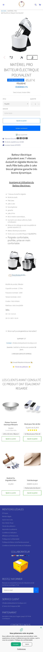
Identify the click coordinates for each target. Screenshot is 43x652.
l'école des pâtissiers (8, 526)
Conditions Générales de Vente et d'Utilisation (16, 545)
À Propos (5, 513)
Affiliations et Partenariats (10, 536)
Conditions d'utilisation (9, 533)
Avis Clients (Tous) (7, 523)
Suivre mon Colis (7, 520)
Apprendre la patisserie (9, 529)
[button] (32, 430)
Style (4, 99)
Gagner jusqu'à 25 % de (23, 616)
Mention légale (6, 516)
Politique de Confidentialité (10, 539)
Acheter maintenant (21, 128)
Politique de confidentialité (24, 640)
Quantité (33, 99)
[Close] (41, 627)
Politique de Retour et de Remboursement (15, 542)
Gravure (5, 109)
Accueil (4, 11)
